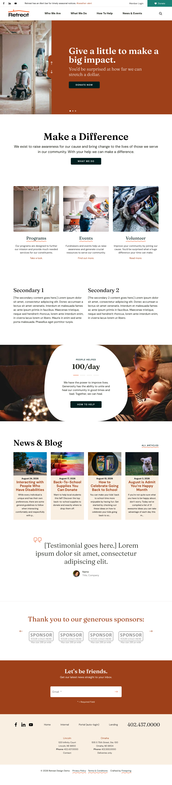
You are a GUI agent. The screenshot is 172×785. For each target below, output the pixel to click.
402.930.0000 (108, 749)
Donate (161, 3)
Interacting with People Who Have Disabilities (30, 486)
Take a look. (36, 258)
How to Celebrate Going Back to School (105, 486)
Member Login (136, 3)
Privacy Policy (79, 770)
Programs (36, 238)
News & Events (132, 13)
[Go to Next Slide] (151, 631)
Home (47, 724)
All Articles (150, 445)
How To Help (105, 13)
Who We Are (53, 13)
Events (86, 238)
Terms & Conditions (98, 770)
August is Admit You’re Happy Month (141, 486)
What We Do (79, 13)
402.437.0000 (143, 725)
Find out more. (86, 258)
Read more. (135, 258)
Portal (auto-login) (89, 724)
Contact (67, 752)
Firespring (126, 770)
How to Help (86, 404)
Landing (113, 724)
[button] (160, 13)
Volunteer (136, 238)
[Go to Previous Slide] (21, 631)
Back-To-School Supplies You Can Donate (67, 486)
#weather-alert (84, 3)
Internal (64, 724)
